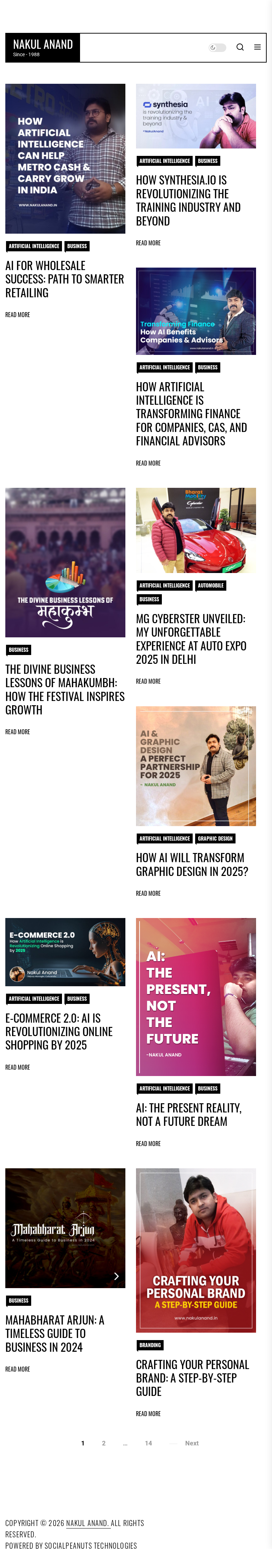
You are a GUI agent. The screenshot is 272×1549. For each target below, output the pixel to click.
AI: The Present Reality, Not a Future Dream (189, 1114)
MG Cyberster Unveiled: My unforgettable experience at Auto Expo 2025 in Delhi (191, 638)
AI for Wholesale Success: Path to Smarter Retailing (64, 278)
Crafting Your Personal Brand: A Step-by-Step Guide (192, 1377)
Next (192, 1443)
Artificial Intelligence (34, 246)
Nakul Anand (43, 43)
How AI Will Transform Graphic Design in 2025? (192, 864)
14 (148, 1443)
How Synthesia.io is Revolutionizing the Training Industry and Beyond (188, 199)
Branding (150, 1345)
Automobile (210, 585)
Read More (17, 314)
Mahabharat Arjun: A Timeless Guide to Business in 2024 (54, 1333)
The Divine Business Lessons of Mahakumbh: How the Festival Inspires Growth (65, 689)
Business (77, 246)
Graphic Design (215, 838)
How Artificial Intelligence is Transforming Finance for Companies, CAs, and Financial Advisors (191, 413)
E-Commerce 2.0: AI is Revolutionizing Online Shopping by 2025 (59, 1031)
